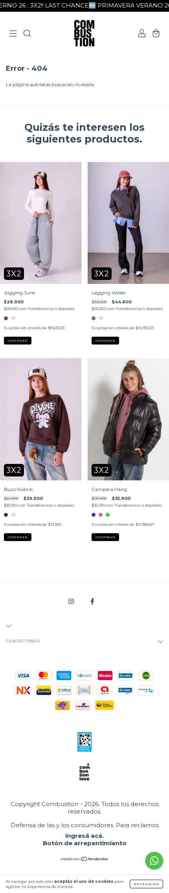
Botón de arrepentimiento (85, 843)
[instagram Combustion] (71, 601)
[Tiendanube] (84, 860)
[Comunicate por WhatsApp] (154, 861)
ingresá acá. (84, 835)
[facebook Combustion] (92, 601)
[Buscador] (27, 34)
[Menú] (13, 34)
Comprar (18, 341)
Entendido (146, 884)
